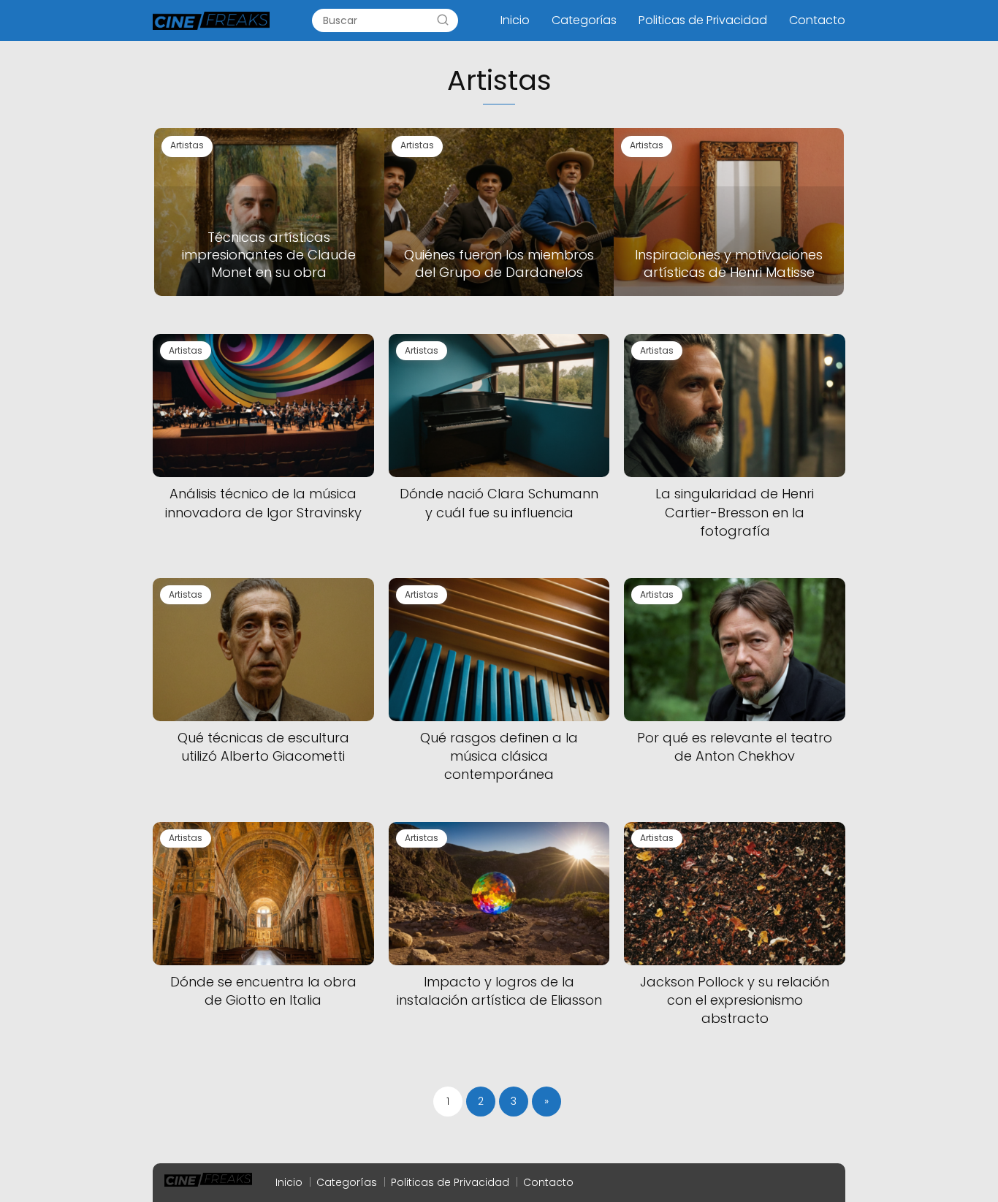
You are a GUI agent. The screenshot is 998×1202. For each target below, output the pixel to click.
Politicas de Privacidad (703, 20)
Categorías (584, 20)
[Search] (442, 20)
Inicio (515, 20)
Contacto (817, 20)
